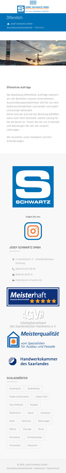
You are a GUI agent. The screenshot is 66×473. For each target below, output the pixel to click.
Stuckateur (14, 437)
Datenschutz (53, 468)
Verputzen (32, 445)
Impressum (39, 468)
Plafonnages (44, 421)
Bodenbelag (33, 388)
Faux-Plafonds (16, 404)
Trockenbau (15, 445)
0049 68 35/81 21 (23, 274)
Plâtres (12, 429)
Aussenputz (15, 388)
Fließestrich (15, 413)
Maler (12, 421)
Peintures (26, 421)
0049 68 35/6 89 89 (25, 268)
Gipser (31, 413)
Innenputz (46, 413)
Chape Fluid (41, 396)
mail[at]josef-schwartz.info (28, 280)
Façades (34, 404)
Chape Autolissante (19, 396)
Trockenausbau (34, 437)
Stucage (27, 429)
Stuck (41, 429)
